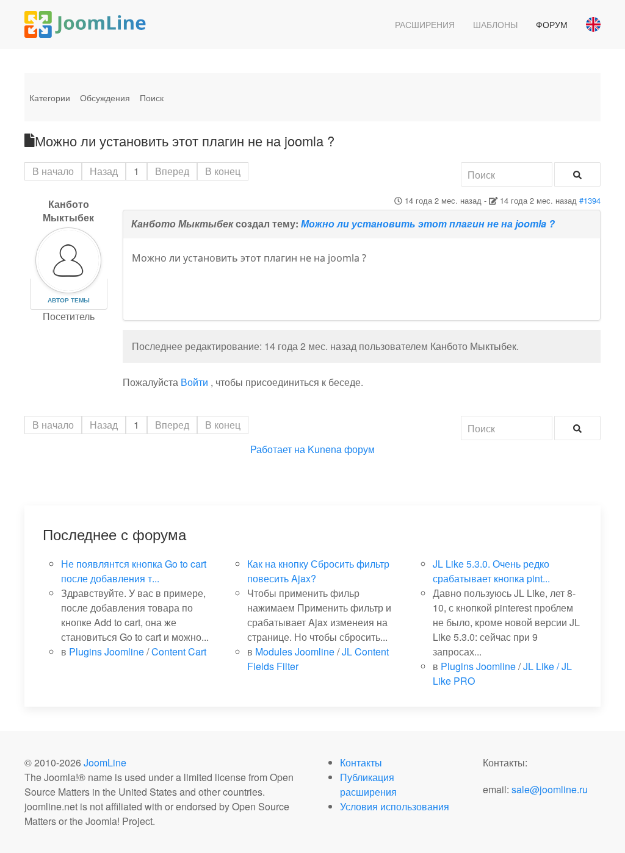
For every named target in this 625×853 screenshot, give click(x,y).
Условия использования (394, 806)
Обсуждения (105, 97)
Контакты (361, 762)
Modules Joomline (294, 651)
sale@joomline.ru (549, 789)
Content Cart (178, 651)
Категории (49, 97)
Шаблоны (495, 24)
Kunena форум (341, 449)
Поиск (152, 97)
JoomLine (105, 762)
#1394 (590, 200)
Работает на (277, 449)
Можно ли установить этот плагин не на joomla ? (428, 223)
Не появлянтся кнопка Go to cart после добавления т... (133, 571)
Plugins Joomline (106, 651)
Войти (194, 382)
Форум (552, 24)
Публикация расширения (368, 784)
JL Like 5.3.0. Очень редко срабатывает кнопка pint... (491, 571)
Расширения (425, 24)
